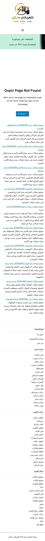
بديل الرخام (38, 465)
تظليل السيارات (37, 451)
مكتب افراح (38, 424)
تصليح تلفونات (37, 484)
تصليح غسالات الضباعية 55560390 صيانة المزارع (23, 189)
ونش (41, 504)
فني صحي (39, 372)
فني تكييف (39, 431)
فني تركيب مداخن (36, 490)
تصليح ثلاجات (38, 480)
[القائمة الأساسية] (22, 30)
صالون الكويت (37, 428)
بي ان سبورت (38, 358)
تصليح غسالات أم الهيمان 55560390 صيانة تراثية (24, 263)
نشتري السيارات (37, 438)
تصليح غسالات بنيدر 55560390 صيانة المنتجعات (24, 299)
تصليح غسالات (37, 477)
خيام (41, 521)
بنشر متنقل (39, 361)
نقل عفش (39, 385)
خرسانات (39, 421)
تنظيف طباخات (37, 445)
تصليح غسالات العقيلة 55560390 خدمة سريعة (24, 281)
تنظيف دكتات (38, 441)
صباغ (41, 507)
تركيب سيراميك (37, 392)
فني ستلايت (38, 355)
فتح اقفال (39, 368)
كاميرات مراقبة (37, 382)
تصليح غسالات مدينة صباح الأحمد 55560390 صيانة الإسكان (23, 169)
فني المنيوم (39, 494)
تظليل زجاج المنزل (36, 511)
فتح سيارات (38, 389)
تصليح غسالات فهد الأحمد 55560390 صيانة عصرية (23, 228)
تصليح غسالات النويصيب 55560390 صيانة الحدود (23, 245)
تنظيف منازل (38, 418)
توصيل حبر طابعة (36, 518)
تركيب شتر (39, 399)
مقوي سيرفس (37, 375)
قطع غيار (39, 524)
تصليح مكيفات (37, 501)
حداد (41, 487)
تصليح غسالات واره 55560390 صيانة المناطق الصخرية (25, 127)
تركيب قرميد (38, 514)
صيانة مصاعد (38, 402)
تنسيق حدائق (38, 462)
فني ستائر (39, 458)
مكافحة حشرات (37, 365)
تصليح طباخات (37, 448)
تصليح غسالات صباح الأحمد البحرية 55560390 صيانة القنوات (22, 148)
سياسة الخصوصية (36, 339)
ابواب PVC (39, 406)
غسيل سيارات (37, 497)
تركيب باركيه (38, 395)
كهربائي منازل (37, 378)
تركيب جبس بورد (36, 455)
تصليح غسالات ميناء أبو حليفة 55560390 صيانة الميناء (24, 208)
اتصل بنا (40, 334)
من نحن (40, 343)
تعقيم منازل (38, 434)
